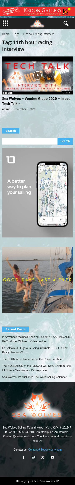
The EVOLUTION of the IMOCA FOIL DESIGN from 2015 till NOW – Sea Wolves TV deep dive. (36, 368)
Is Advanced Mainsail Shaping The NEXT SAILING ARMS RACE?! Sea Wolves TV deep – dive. (37, 339)
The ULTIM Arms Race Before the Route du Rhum (32, 359)
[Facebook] (23, 457)
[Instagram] (33, 457)
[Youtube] (52, 457)
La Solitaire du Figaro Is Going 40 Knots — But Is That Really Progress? (35, 350)
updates (7, 92)
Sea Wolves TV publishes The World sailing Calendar (34, 377)
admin (6, 109)
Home (5, 34)
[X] (43, 457)
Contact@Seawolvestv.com (45, 449)
